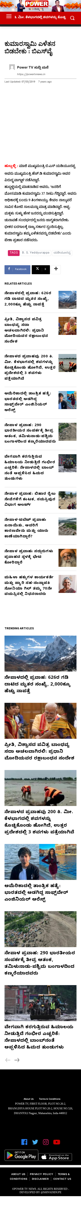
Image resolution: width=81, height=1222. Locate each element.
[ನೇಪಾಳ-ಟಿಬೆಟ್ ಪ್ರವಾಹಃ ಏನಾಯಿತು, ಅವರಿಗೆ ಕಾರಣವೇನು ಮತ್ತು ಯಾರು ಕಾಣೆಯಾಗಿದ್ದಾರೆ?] (67, 526)
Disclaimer (40, 1179)
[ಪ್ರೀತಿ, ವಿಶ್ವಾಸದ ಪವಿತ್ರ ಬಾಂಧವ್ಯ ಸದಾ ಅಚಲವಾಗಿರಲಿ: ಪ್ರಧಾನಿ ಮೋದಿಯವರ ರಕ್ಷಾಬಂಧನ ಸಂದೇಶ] (67, 326)
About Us (18, 1174)
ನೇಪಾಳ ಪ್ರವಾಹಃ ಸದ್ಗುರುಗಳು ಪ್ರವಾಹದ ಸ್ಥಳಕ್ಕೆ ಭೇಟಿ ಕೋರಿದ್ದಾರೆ (28, 557)
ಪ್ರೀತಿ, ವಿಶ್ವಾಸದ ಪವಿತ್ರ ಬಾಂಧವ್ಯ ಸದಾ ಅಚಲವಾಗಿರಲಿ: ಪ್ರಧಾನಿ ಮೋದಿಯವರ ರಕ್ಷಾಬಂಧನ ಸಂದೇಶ (26, 330)
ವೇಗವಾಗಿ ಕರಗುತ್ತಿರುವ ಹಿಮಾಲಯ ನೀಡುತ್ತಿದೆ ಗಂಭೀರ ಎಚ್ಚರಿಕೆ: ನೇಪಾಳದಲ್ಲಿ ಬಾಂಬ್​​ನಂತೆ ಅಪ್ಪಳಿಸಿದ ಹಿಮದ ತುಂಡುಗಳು (29, 468)
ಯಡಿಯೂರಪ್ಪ (62, 253)
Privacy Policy (41, 1174)
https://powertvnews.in (31, 74)
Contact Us (62, 1179)
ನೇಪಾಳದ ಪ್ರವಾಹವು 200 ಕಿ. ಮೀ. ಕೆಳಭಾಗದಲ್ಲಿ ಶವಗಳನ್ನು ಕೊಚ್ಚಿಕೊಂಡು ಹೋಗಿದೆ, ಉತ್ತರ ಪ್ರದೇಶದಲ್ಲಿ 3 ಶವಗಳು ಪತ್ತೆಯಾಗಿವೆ (30, 367)
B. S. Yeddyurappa (36, 253)
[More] (56, 269)
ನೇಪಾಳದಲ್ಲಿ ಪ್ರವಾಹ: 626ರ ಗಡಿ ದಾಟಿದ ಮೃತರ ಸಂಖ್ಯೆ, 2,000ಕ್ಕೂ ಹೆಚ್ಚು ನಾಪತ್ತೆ (27, 299)
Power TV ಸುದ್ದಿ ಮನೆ (33, 68)
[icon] (24, 1144)
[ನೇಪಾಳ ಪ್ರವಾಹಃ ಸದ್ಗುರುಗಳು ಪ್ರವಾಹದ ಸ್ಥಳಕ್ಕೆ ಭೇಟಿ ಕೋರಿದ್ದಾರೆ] (67, 558)
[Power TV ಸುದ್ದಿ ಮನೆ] (12, 71)
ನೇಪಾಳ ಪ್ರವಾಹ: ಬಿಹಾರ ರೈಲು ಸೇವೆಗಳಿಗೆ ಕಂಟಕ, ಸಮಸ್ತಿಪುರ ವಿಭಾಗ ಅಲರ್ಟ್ (30, 500)
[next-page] (16, 1061)
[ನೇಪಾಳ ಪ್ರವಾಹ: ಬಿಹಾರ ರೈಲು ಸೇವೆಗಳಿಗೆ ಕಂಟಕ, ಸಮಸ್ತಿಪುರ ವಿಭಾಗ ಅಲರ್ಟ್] (67, 500)
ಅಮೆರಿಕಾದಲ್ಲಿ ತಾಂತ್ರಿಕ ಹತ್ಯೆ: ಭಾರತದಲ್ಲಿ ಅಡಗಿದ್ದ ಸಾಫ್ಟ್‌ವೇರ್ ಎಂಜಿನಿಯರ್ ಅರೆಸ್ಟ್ (36, 893)
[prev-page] (7, 1061)
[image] (40, 1084)
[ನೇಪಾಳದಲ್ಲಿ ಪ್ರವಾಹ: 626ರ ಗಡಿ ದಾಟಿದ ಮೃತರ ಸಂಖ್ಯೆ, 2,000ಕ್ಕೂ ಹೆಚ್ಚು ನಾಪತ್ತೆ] (67, 300)
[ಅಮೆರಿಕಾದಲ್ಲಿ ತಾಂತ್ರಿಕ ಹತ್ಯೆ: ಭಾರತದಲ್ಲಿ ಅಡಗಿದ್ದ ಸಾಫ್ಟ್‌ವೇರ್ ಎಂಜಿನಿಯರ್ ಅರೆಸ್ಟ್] (67, 400)
